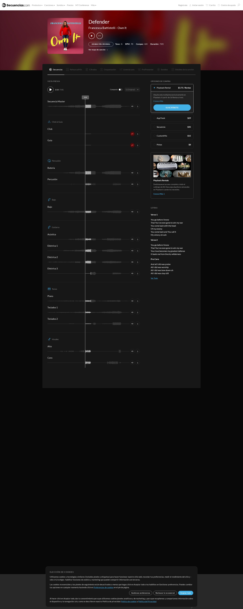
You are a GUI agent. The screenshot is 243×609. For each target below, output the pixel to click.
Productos (36, 5)
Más (93, 5)
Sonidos (60, 5)
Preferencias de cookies (103, 587)
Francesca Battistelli (101, 28)
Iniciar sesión (198, 5)
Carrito (212, 5)
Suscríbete (172, 107)
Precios (70, 5)
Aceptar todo (185, 593)
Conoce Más (158, 101)
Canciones (48, 5)
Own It (122, 28)
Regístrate (182, 5)
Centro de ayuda (228, 5)
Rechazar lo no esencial (165, 593)
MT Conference (82, 5)
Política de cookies (129, 601)
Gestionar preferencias (140, 593)
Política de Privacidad (147, 601)
